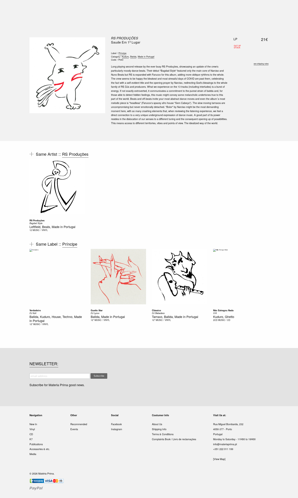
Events (74, 429)
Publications (36, 444)
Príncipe (122, 53)
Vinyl (32, 429)
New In (33, 424)
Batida (133, 56)
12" (31, 324)
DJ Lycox (95, 313)
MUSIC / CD (224, 320)
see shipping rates (261, 63)
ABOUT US (197, 7)
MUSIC (110, 7)
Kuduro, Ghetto (223, 316)
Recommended (78, 424)
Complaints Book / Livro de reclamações (174, 439)
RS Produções (124, 38)
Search (264, 17)
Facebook (116, 424)
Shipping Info (159, 429)
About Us (157, 424)
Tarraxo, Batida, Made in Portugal (175, 316)
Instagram (116, 429)
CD (31, 434)
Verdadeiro (35, 310)
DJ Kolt (32, 313)
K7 (31, 439)
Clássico (156, 310)
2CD (215, 320)
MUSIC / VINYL (40, 230)
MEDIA (171, 7)
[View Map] (219, 459)
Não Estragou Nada (223, 310)
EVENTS (183, 7)
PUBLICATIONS (126, 7)
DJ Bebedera (158, 313)
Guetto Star (97, 310)
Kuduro (125, 56)
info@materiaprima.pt (225, 444)
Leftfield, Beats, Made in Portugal (52, 226)
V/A (215, 313)
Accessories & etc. (39, 449)
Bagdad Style (35, 223)
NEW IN (99, 7)
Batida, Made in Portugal (108, 316)
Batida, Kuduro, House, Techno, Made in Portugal (55, 318)
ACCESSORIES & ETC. (151, 7)
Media (32, 454)
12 (30, 230)
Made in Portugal (146, 56)
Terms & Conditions (162, 434)
